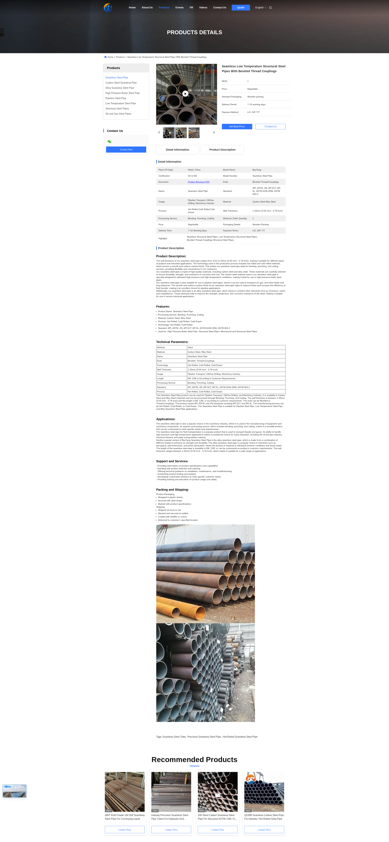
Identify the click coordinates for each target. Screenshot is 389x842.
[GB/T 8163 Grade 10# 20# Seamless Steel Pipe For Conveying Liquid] (125, 791)
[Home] (107, 7)
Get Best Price (237, 126)
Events (180, 7)
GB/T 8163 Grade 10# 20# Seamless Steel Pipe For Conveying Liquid (125, 817)
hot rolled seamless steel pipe (240, 736)
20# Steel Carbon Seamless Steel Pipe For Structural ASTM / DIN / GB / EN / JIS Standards (217, 817)
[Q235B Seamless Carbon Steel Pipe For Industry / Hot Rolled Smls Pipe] (264, 791)
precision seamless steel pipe (204, 736)
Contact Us (219, 7)
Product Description (222, 149)
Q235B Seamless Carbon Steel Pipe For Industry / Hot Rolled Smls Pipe (264, 817)
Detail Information (177, 149)
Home (132, 7)
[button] (108, 799)
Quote (240, 7)
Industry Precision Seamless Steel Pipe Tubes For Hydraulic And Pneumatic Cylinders (169, 817)
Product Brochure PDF (199, 182)
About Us (147, 7)
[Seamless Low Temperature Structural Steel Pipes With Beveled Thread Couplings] (186, 94)
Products (164, 7)
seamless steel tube (174, 736)
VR (191, 7)
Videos (203, 7)
